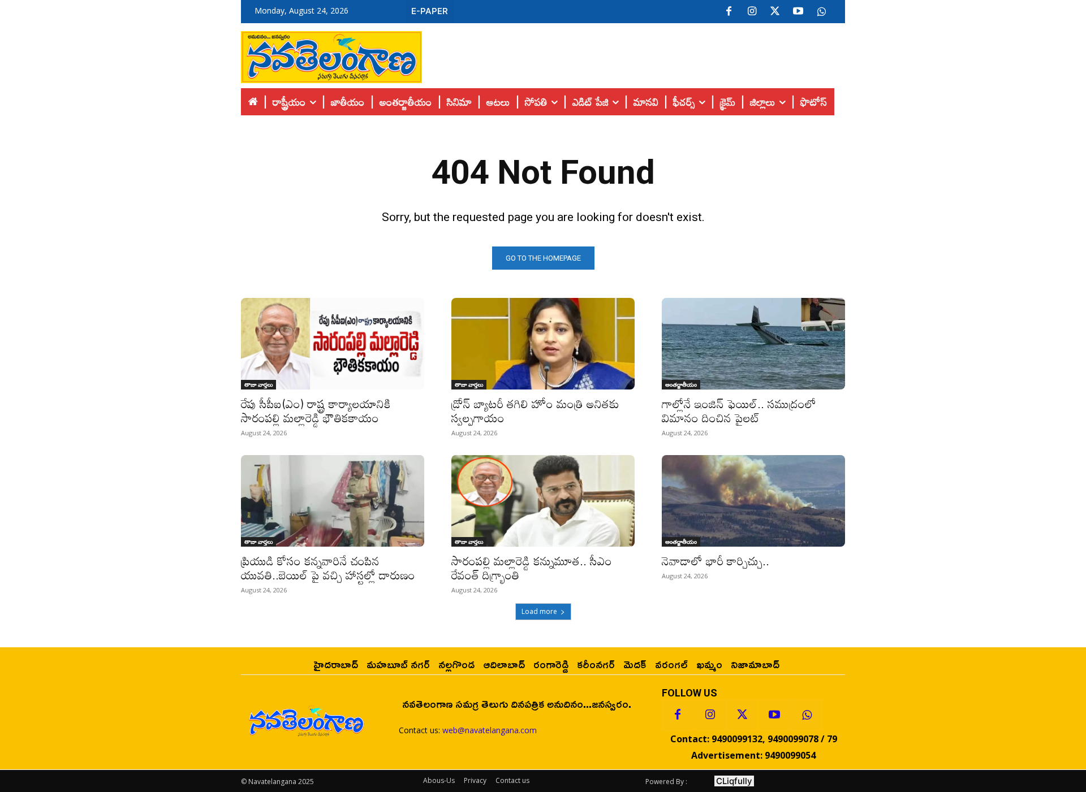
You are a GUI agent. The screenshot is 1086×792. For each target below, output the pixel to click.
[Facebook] (728, 12)
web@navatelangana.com (489, 730)
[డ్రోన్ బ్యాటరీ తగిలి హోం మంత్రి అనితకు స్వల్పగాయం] (543, 343)
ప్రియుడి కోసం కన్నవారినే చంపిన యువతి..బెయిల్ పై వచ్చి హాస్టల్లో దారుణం (328, 568)
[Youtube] (798, 12)
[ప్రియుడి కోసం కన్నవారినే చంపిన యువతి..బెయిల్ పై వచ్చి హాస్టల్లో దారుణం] (332, 501)
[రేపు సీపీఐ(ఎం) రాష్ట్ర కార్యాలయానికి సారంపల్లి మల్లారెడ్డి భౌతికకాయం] (332, 343)
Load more (539, 611)
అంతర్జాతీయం (681, 384)
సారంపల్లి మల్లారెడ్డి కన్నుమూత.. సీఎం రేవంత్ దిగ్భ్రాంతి (531, 568)
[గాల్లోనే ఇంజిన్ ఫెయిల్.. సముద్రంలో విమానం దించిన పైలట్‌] (753, 343)
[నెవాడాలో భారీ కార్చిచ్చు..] (753, 501)
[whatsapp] (821, 12)
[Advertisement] (633, 54)
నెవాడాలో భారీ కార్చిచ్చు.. (715, 561)
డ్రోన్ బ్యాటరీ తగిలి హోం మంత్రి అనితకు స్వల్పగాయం (535, 411)
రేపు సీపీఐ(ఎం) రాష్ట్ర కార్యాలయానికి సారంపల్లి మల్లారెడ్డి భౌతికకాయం (316, 411)
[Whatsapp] (806, 715)
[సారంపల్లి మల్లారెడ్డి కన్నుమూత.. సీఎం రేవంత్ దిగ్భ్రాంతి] (543, 501)
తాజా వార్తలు (258, 384)
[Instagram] (752, 12)
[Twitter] (775, 12)
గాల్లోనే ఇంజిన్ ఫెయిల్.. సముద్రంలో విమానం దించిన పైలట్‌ (739, 411)
